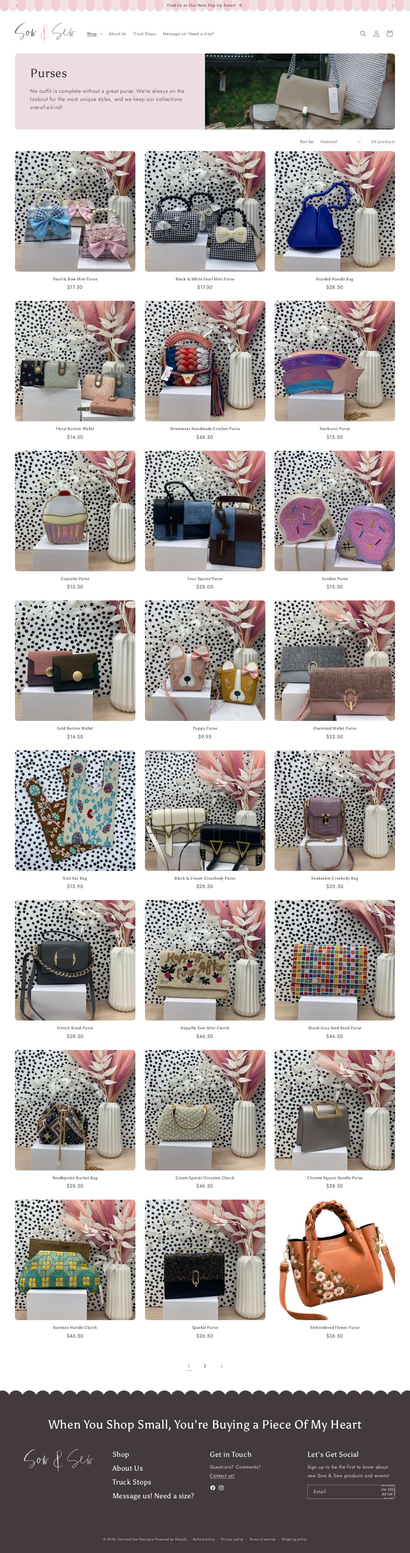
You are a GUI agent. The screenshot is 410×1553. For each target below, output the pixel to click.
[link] (59, 1461)
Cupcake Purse (75, 578)
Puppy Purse (205, 728)
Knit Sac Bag (75, 878)
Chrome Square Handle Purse (335, 1178)
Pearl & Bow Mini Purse (75, 279)
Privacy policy (232, 1539)
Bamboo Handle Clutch (75, 1327)
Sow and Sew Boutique (136, 1539)
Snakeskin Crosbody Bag (334, 878)
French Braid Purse (75, 1028)
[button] (94, 33)
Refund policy (204, 1539)
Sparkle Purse (205, 1327)
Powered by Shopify (171, 1539)
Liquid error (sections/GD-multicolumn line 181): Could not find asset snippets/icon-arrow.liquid (388, 1492)
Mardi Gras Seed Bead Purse (334, 1028)
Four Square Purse (205, 578)
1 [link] (189, 1366)
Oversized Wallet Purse (334, 728)
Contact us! (222, 1475)
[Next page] (221, 1366)
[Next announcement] (392, 5)
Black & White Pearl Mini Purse (205, 279)
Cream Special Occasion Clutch (205, 1178)
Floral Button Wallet (75, 428)
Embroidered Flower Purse (334, 1327)
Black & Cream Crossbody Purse (204, 878)
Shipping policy (294, 1539)
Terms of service (263, 1539)
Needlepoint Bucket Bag (75, 1178)
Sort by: (307, 142)
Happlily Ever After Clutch (205, 1028)
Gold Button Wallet (75, 728)
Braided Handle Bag (335, 279)
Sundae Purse (335, 578)
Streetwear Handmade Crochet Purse (205, 428)
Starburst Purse (335, 428)
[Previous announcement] (17, 5)
